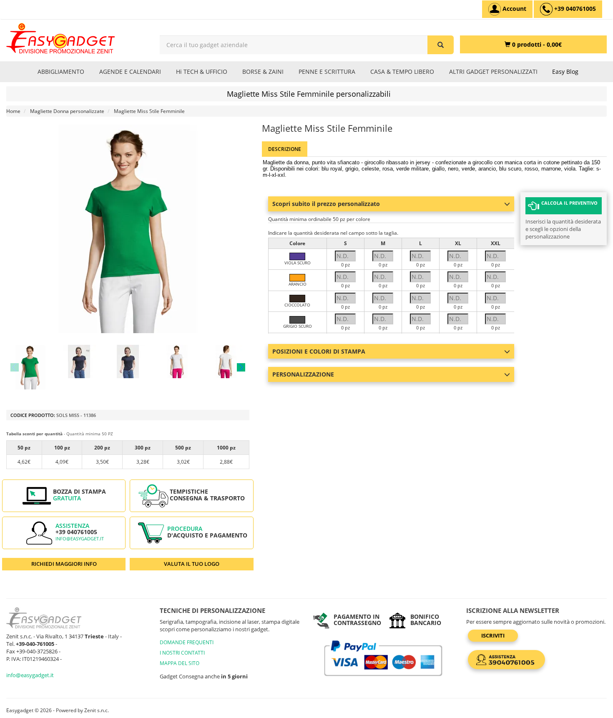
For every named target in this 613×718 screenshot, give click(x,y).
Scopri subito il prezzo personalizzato (326, 204)
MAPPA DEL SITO (179, 663)
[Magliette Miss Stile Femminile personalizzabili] (30, 367)
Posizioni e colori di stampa (318, 351)
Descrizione (284, 149)
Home (13, 111)
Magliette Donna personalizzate (67, 111)
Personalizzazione (303, 374)
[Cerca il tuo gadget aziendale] (440, 44)
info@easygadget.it (79, 539)
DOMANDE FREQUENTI (187, 642)
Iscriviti (493, 635)
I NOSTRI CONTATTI (182, 652)
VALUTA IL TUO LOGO (191, 563)
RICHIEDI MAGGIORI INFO (64, 563)
